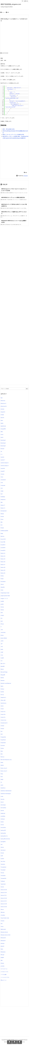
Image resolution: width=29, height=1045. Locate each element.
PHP (2, 734)
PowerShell (3, 742)
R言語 (2, 779)
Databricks (3, 499)
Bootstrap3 (3, 440)
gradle (2, 604)
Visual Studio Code (5, 918)
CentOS (2, 457)
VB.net (2, 909)
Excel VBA (3, 541)
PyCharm (3, 745)
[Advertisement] (14, 36)
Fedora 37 (3, 564)
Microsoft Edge (4, 672)
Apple (2, 423)
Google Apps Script (5, 592)
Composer (3, 485)
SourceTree (3, 827)
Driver (2, 519)
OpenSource (3, 703)
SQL (2, 844)
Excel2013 (3, 544)
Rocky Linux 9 (4, 770)
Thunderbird (3, 867)
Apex (2, 420)
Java (2, 629)
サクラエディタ (4, 968)
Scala (2, 796)
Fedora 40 (3, 573)
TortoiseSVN (3, 878)
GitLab (2, 584)
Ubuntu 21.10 (3, 895)
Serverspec (3, 804)
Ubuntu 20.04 (4, 889)
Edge (2, 533)
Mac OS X (3, 663)
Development (4, 510)
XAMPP (2, 957)
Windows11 (3, 940)
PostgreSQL (3, 737)
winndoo (2, 943)
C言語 (2, 491)
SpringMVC (3, 841)
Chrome (2, 474)
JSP (1, 643)
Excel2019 (3, 550)
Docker (2, 516)
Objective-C (3, 697)
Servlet (2, 810)
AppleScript (3, 426)
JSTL (2, 646)
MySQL (2, 677)
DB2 (1, 502)
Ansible (2, 414)
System (2, 858)
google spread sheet (5, 595)
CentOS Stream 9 (4, 465)
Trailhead (3, 881)
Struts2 (2, 852)
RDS (2, 754)
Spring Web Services (5, 838)
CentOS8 (3, 468)
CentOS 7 (3, 460)
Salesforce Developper (6, 793)
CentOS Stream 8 (4, 462)
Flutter (2, 578)
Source (2, 824)
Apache (2, 417)
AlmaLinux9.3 (4, 406)
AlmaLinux (3, 400)
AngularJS (3, 411)
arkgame (26, 175)
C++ (2, 454)
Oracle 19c (3, 714)
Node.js (2, 689)
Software (3, 819)
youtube (2, 966)
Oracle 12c (3, 711)
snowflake (3, 816)
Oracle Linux (3, 720)
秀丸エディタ (3, 980)
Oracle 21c (3, 717)
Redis (2, 762)
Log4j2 (2, 657)
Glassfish (3, 587)
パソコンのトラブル (5, 977)
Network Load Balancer (6, 683)
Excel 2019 (3, 539)
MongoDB (3, 674)
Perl (1, 731)
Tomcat (2, 872)
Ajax (2, 397)
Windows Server (4, 932)
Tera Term (3, 861)
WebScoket (3, 929)
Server (2, 802)
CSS (2, 488)
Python (2, 748)
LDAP (2, 652)
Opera (2, 705)
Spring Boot (3, 833)
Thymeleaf (3, 869)
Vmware (2, 920)
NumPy (2, 691)
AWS (8, 12)
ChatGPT (3, 471)
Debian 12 (3, 508)
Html (2, 612)
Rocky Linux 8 (4, 768)
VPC (2, 923)
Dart (2, 493)
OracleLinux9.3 (4, 722)
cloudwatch (3, 479)
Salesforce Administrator (6, 790)
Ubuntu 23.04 (4, 903)
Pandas (2, 728)
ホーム (3, 12)
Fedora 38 (3, 567)
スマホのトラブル (4, 971)
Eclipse (2, 527)
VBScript (3, 912)
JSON (2, 640)
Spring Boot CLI (4, 836)
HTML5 (2, 615)
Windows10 (3, 937)
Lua (1, 660)
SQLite (2, 847)
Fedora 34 (3, 556)
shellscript (3, 813)
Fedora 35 (3, 558)
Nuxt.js (2, 694)
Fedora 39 (3, 570)
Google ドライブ (4, 598)
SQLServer (3, 850)
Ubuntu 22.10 (4, 901)
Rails (2, 751)
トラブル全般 (3, 974)
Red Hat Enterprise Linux (6, 759)
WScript (2, 954)
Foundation (3, 581)
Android (2, 409)
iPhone (2, 623)
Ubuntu (2, 886)
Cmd (2, 482)
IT (1, 626)
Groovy (2, 607)
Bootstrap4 (3, 443)
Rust (2, 776)
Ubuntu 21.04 (4, 892)
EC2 (1, 525)
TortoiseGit (3, 875)
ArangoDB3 (3, 428)
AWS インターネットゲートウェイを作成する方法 (13, 134)
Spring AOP (3, 830)
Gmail (2, 590)
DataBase (3, 496)
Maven (2, 669)
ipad (2, 621)
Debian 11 (3, 505)
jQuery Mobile (4, 638)
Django (2, 513)
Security (2, 799)
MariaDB (2, 666)
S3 (1, 782)
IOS (1, 618)
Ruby (2, 773)
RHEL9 (2, 765)
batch (2, 437)
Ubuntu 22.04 (4, 898)
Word (2, 949)
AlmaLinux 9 (3, 403)
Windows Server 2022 (5, 934)
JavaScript (3, 632)
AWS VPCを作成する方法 (8, 129)
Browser (2, 448)
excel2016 (3, 547)
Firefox (2, 575)
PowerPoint (3, 739)
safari (2, 785)
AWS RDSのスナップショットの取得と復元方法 (13, 197)
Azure (2, 434)
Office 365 (3, 700)
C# (1, 451)
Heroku (2, 609)
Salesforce (3, 787)
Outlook (2, 725)
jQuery (2, 635)
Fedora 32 (3, 553)
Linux (2, 655)
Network (2, 680)
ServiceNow (3, 807)
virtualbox (3, 915)
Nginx (2, 686)
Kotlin (2, 649)
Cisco (2, 476)
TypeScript (3, 884)
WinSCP (2, 946)
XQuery (2, 963)
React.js (2, 756)
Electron (2, 536)
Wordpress (3, 951)
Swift (2, 855)
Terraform (3, 864)
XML (2, 960)
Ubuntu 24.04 (4, 906)
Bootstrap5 (3, 445)
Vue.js (2, 926)
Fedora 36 (3, 561)
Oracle (2, 708)
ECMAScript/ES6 (4, 530)
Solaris (2, 821)
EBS (1, 522)
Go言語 (2, 601)
